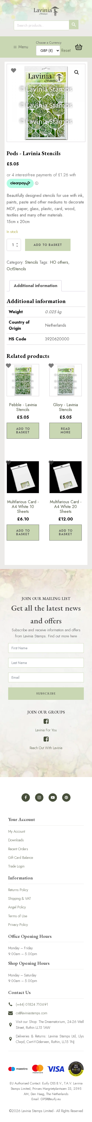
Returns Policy (18, 889)
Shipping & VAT (19, 898)
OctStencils (16, 269)
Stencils (31, 262)
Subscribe (46, 693)
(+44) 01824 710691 (32, 1004)
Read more (66, 430)
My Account (16, 831)
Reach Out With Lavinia (46, 747)
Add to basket (47, 245)
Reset (66, 50)
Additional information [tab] (35, 286)
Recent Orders (18, 848)
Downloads (16, 840)
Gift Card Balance (20, 857)
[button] (76, 72)
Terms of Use (17, 916)
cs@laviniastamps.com (31, 1013)
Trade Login (16, 866)
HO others (59, 262)
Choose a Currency (48, 42)
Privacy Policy (18, 924)
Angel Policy (17, 907)
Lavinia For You (46, 730)
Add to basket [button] (23, 430)
